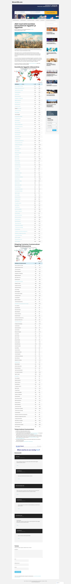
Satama (20, 84)
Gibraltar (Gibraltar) (18, 136)
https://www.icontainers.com (33, 437)
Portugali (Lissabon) (18, 203)
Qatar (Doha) (17, 205)
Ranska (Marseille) (18, 132)
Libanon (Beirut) (17, 170)
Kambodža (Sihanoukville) (19, 281)
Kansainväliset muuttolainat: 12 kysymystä (52, 85)
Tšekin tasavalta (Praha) (18, 124)
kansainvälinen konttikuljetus (28, 441)
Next (54, 130)
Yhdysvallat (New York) (18, 239)
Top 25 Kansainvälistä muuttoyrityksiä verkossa (51, 43)
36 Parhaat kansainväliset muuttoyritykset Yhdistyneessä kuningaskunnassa (51, 105)
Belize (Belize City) (17, 102)
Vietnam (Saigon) (17, 241)
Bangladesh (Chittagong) (19, 98)
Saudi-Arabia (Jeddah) (18, 209)
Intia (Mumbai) (17, 146)
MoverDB (35, 434)
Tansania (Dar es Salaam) (19, 225)
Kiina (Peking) (17, 112)
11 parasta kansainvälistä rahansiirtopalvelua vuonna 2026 (52, 53)
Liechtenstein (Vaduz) (18, 172)
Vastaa (17, 465)
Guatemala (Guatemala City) (19, 140)
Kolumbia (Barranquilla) (18, 116)
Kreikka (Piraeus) (17, 138)
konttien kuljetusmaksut (33, 63)
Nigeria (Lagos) (17, 193)
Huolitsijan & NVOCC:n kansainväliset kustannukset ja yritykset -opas (52, 75)
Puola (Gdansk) (17, 201)
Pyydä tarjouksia (51, 12)
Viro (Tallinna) (17, 128)
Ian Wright (31, 29)
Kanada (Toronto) (17, 106)
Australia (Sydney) (17, 92)
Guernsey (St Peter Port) (18, 142)
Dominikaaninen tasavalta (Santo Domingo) (21, 303)
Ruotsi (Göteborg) (17, 221)
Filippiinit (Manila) (17, 199)
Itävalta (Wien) (17, 94)
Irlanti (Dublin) (17, 150)
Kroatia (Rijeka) (17, 120)
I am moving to (49, 125)
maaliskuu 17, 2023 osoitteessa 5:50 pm (20, 457)
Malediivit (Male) (17, 362)
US (15, 237)
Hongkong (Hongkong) (18, 144)
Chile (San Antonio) (18, 110)
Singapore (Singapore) (18, 211)
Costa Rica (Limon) (18, 118)
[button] (33, 84)
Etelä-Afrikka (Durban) (18, 215)
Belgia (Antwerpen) (18, 100)
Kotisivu (16, 567)
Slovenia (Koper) (17, 213)
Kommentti (16, 549)
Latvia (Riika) (17, 168)
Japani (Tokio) (17, 158)
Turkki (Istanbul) (17, 229)
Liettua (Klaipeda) (17, 174)
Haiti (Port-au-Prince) (18, 321)
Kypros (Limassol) (17, 122)
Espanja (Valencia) (17, 219)
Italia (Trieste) (17, 156)
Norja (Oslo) (17, 376)
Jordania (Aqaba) (17, 162)
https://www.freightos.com (20, 438)
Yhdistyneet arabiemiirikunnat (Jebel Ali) (21, 231)
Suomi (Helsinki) (17, 130)
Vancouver (19, 108)
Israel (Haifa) (17, 154)
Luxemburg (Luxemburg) (19, 176)
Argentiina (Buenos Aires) (19, 90)
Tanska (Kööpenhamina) (18, 126)
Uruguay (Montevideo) (18, 235)
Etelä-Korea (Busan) (18, 217)
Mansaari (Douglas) (18, 152)
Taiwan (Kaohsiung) (18, 223)
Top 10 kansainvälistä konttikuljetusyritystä (51, 95)
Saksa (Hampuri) (17, 134)
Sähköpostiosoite (17, 563)
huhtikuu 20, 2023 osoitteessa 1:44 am (20, 486)
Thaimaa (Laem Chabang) (19, 227)
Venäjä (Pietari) (17, 207)
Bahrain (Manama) (18, 96)
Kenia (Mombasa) (17, 164)
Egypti (16, 48)
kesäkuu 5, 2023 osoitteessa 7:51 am (20, 516)
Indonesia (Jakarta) (18, 148)
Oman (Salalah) (17, 195)
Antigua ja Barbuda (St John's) (19, 88)
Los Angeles (18, 237)
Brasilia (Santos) (17, 104)
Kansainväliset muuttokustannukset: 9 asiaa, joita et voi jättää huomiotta (51, 64)
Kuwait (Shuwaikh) (18, 166)
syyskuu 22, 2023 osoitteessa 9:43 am (21, 531)
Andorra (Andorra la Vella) (19, 86)
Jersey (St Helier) (17, 160)
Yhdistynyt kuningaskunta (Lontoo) (20, 233)
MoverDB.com (17, 2)
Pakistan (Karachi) (17, 197)
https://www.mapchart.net (34, 433)
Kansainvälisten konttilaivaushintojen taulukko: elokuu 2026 (51, 33)
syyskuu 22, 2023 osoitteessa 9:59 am (21, 500)
